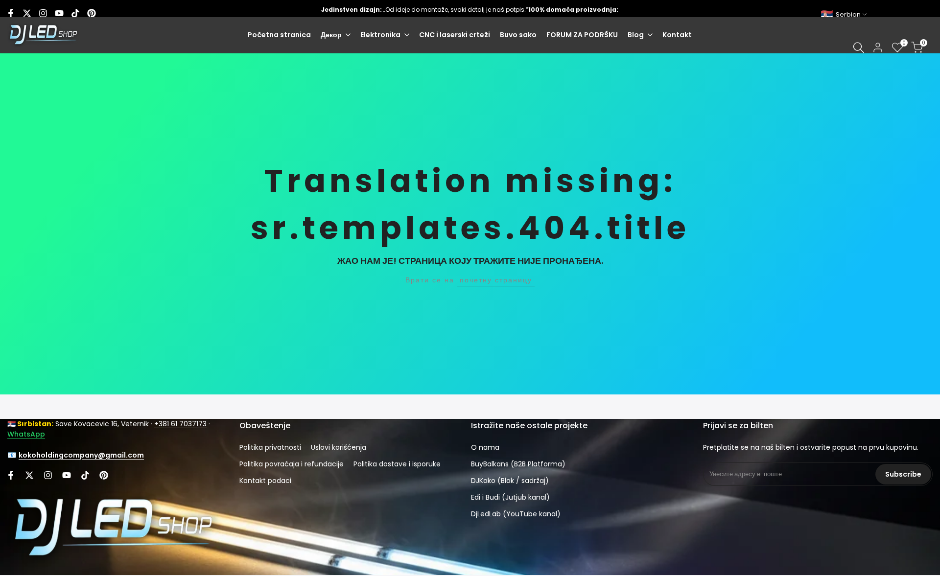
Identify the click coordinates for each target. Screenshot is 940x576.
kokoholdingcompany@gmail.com (81, 455)
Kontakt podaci (265, 480)
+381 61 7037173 (180, 424)
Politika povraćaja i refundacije (291, 464)
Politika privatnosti (270, 447)
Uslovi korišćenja (338, 447)
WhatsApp (26, 434)
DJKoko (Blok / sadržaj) (510, 480)
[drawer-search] (858, 47)
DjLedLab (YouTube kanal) (516, 514)
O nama (485, 447)
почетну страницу (496, 280)
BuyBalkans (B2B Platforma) (518, 464)
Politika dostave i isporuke (397, 464)
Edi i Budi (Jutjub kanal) (510, 497)
